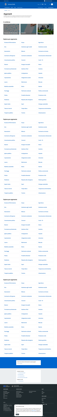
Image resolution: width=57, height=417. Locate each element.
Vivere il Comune (44, 396)
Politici (4, 394)
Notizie (42, 393)
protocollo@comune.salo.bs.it (8, 410)
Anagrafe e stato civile (18, 391)
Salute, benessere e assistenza (32, 391)
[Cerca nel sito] (52, 4)
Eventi (42, 399)
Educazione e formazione (19, 395)
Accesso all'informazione (41, 7)
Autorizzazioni (17, 393)
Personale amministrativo (6, 392)
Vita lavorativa (30, 392)
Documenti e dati (5, 398)
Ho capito (17, 414)
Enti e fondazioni (5, 391)
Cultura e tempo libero (18, 394)
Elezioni (46, 7)
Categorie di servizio (19, 389)
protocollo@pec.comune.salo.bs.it (7, 409)
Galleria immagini (44, 398)
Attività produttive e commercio (19, 392)
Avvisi (42, 391)
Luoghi (42, 400)
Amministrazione (5, 389)
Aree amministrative (5, 393)
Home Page (5, 10)
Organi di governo (5, 395)
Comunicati (43, 392)
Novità (43, 389)
